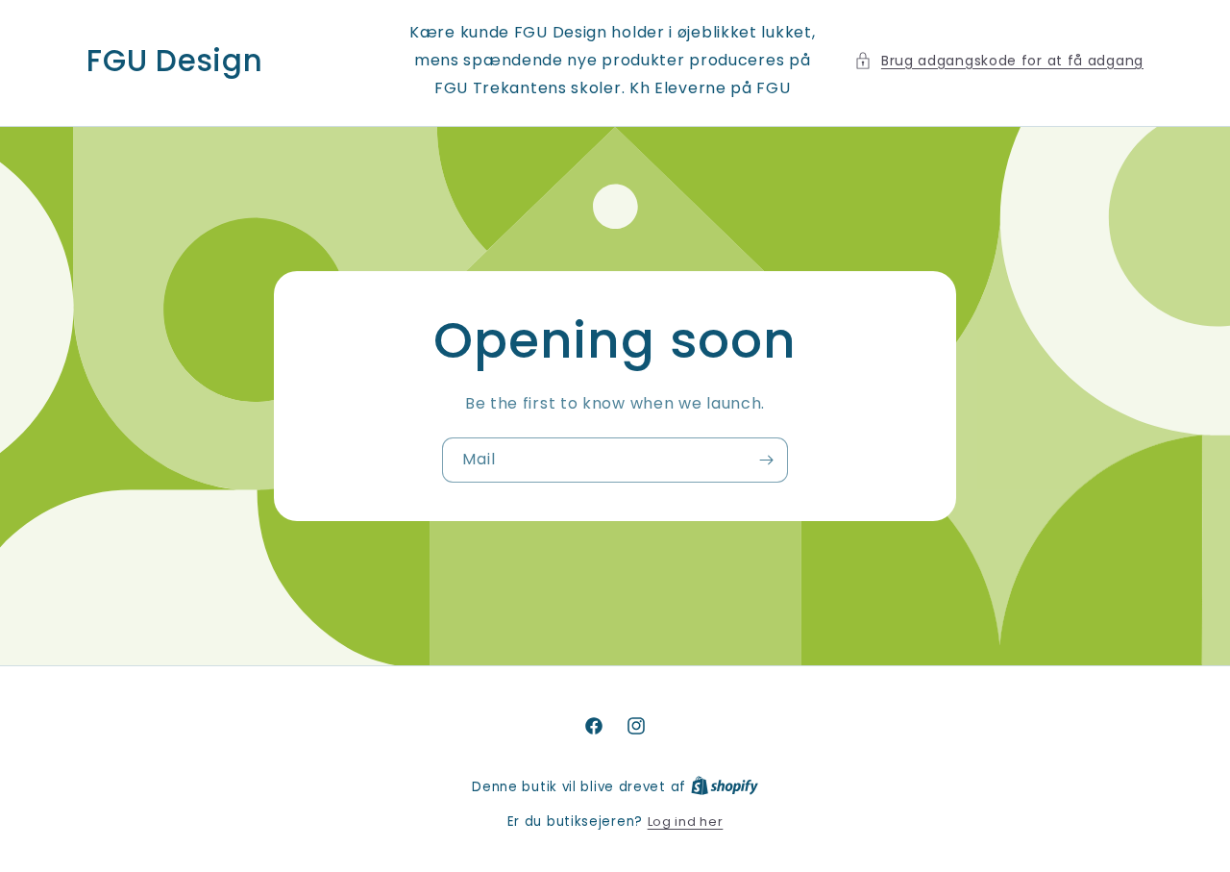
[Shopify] (724, 787)
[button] (999, 61)
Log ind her (686, 821)
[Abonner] (766, 460)
